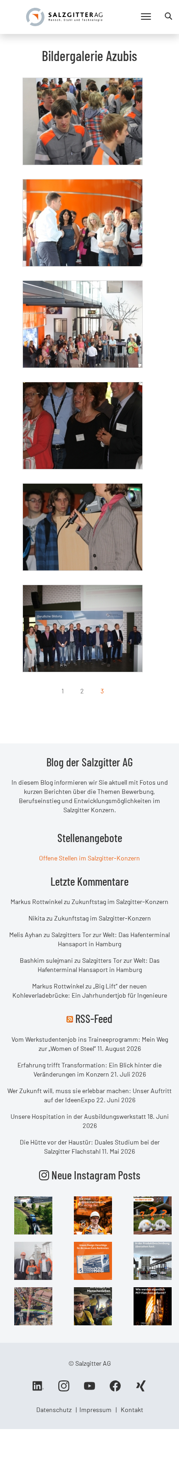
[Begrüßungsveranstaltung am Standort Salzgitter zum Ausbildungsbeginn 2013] (82, 121)
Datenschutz (54, 1409)
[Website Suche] (168, 16)
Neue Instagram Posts (94, 1175)
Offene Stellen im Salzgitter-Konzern (89, 858)
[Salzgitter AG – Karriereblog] (64, 16)
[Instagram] (63, 1389)
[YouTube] (89, 1389)
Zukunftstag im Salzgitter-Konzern (120, 901)
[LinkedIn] (38, 1389)
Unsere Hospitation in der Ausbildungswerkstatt (78, 1116)
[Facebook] (115, 1389)
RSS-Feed (93, 1018)
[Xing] (140, 1389)
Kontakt (132, 1409)
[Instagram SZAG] (33, 1215)
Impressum (95, 1409)
